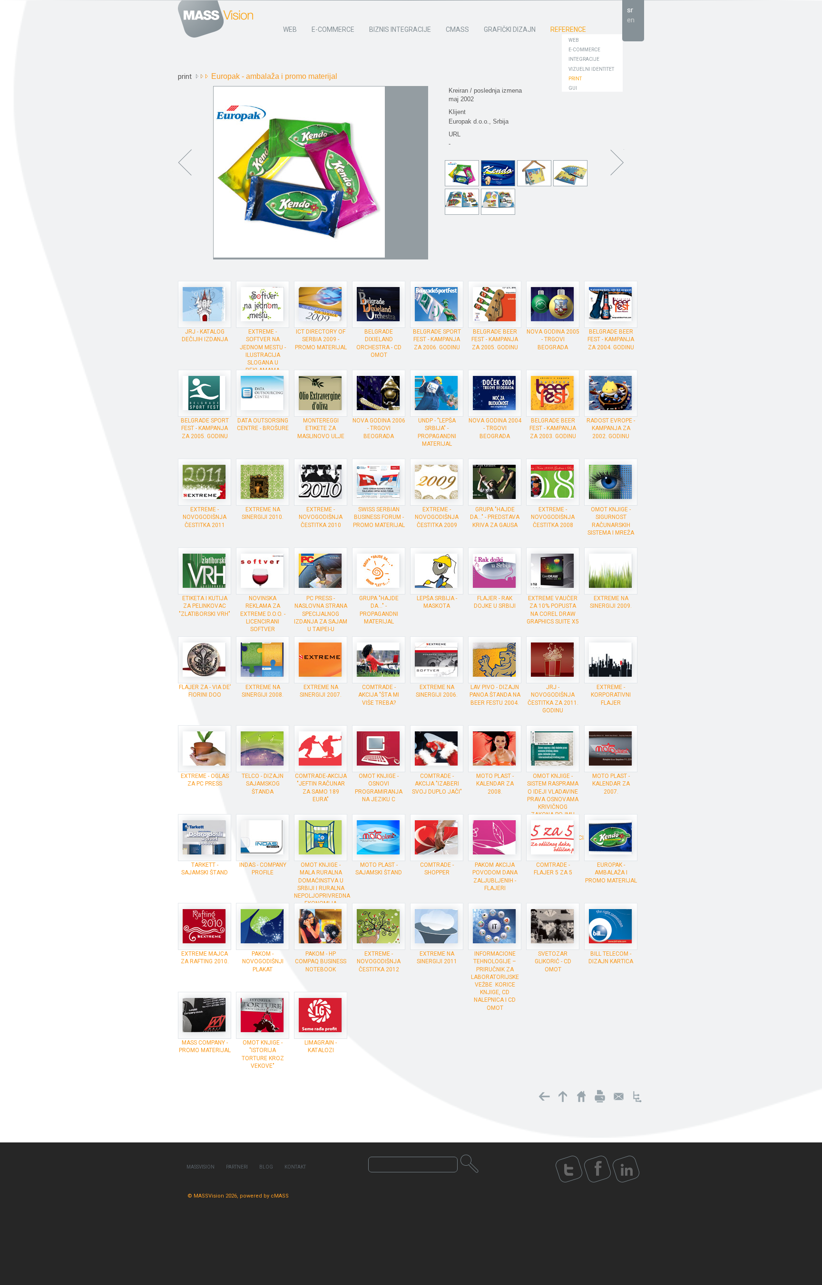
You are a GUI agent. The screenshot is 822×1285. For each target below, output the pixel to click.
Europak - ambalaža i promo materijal (611, 872)
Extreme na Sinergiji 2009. (611, 602)
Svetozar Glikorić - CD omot (553, 961)
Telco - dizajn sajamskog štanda (263, 784)
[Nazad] (544, 1096)
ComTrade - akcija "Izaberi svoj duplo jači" (437, 784)
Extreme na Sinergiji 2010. (263, 513)
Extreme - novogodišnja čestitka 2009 (437, 517)
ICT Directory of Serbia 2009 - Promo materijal (321, 339)
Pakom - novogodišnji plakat (263, 961)
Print (575, 78)
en (631, 20)
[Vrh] (563, 1096)
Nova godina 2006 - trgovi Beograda (378, 428)
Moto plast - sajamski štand (378, 869)
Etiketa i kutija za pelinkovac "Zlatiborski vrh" (204, 606)
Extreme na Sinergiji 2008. (263, 691)
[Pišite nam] (618, 1096)
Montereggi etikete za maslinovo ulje (320, 428)
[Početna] (581, 1096)
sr (630, 10)
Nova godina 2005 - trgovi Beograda (553, 339)
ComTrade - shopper (437, 869)
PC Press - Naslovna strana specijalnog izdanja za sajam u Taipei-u (320, 614)
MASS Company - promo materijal (205, 1046)
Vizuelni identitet (591, 69)
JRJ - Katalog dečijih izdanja (205, 335)
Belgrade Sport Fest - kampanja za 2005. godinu (205, 428)
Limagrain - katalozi (320, 1046)
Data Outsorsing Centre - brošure (263, 424)
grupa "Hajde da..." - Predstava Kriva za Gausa (494, 517)
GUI (572, 88)
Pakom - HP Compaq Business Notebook (320, 961)
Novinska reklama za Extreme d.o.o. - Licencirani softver (262, 614)
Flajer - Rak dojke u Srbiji (495, 602)
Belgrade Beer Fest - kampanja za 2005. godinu (494, 339)
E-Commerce (584, 49)
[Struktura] (637, 1096)
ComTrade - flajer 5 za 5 (553, 869)
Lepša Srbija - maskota (437, 602)
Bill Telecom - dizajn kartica (610, 957)
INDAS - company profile (262, 869)
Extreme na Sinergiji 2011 (437, 957)
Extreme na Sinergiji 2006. (437, 691)
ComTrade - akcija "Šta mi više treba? (378, 695)
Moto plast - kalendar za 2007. (611, 784)
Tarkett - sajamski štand (204, 869)
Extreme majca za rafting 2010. (205, 957)
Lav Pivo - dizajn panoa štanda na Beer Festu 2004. (495, 695)
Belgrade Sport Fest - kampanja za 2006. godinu (437, 339)
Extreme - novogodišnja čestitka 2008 (553, 517)
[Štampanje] (600, 1096)
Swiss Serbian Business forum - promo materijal (379, 517)
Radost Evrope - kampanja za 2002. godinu (611, 428)
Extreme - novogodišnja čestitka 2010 (320, 517)
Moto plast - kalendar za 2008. (495, 784)
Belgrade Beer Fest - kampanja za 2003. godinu (552, 428)
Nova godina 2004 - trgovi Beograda (495, 428)
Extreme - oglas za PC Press (205, 780)
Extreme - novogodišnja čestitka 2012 (379, 961)
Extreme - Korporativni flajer (611, 695)
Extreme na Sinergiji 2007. (321, 691)
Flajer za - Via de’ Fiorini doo (205, 691)
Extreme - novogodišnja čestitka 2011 (204, 517)
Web (573, 40)
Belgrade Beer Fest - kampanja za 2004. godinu (610, 339)
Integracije (583, 59)
